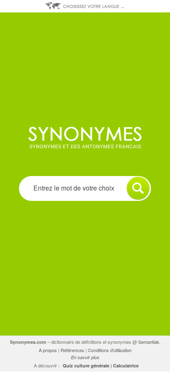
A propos (48, 350)
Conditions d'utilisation (110, 350)
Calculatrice (126, 365)
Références (72, 350)
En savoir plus (85, 357)
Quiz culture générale (86, 365)
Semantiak (148, 341)
